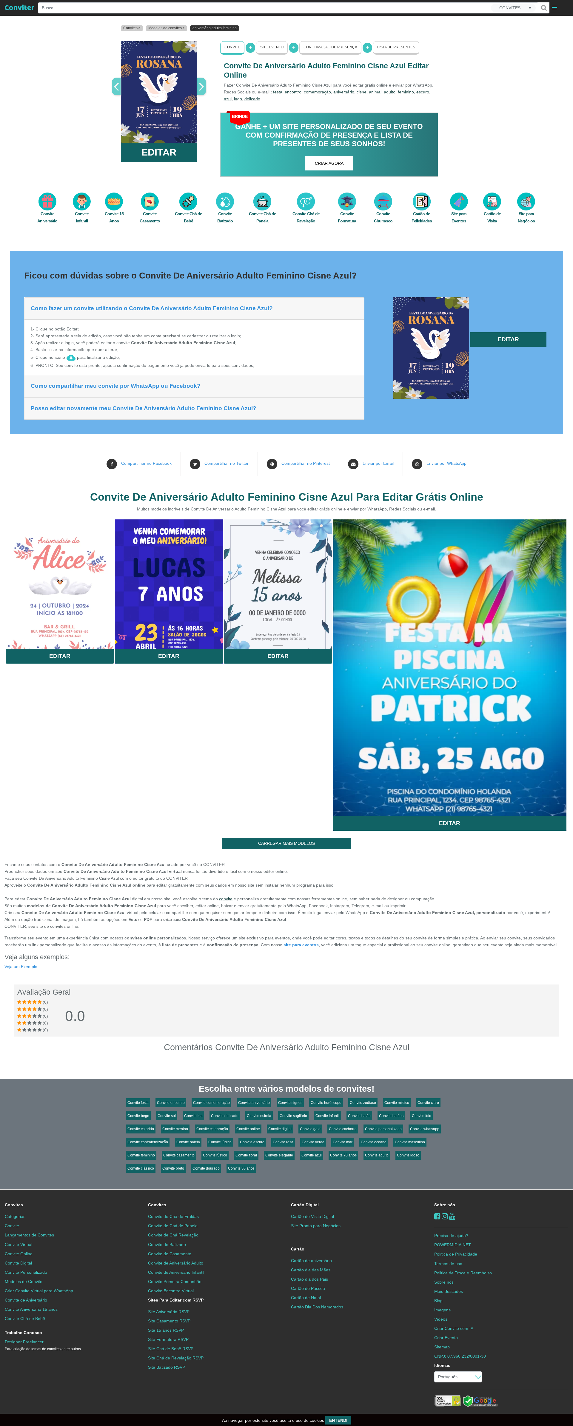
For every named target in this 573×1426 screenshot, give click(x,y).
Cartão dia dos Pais (309, 1279)
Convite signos (290, 1103)
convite (225, 898)
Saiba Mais (60, 580)
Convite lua (193, 1116)
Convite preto (173, 1168)
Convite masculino (410, 1142)
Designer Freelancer (43, 1345)
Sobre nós (444, 1204)
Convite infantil (327, 1116)
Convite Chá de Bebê (25, 1318)
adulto (389, 92)
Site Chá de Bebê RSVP (170, 1348)
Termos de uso (448, 1263)
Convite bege (138, 1116)
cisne (361, 92)
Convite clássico (140, 1168)
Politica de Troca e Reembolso (463, 1272)
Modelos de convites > (166, 28)
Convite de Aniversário (26, 1300)
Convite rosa (283, 1142)
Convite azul (311, 1155)
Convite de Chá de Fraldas (173, 1216)
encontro (293, 92)
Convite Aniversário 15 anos (31, 1309)
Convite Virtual (18, 1244)
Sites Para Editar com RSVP (176, 1300)
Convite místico (396, 1103)
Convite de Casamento (169, 1253)
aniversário (343, 92)
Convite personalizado (383, 1129)
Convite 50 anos (241, 1168)
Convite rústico (215, 1155)
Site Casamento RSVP (169, 1321)
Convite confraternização (147, 1142)
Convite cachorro (343, 1129)
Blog (438, 1300)
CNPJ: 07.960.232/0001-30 (460, 1356)
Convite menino (175, 1129)
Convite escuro (252, 1142)
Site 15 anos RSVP (166, 1330)
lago (238, 98)
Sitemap (442, 1347)
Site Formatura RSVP (168, 1339)
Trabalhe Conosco (23, 1332)
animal (375, 92)
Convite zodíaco (363, 1103)
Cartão (297, 1249)
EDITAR (158, 152)
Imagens (442, 1309)
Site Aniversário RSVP (169, 1311)
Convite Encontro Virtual (171, 1290)
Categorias (15, 1216)
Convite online (248, 1129)
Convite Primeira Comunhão (174, 1281)
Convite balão (359, 1116)
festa (277, 92)
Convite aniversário (254, 1103)
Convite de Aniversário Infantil (176, 1272)
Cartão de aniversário (311, 1260)
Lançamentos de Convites (29, 1235)
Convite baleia (188, 1142)
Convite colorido (140, 1129)
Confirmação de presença (330, 47)
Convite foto (421, 1116)
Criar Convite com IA (453, 1328)
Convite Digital (18, 1263)
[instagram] (445, 1216)
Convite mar (342, 1142)
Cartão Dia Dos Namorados (317, 1307)
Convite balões (391, 1116)
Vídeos (440, 1319)
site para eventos (301, 944)
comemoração (317, 92)
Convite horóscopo (326, 1103)
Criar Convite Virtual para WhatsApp (39, 1290)
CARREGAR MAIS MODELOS (286, 843)
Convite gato (310, 1129)
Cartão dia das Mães (310, 1269)
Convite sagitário (293, 1116)
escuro (422, 92)
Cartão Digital (305, 1204)
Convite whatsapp (424, 1129)
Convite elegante (279, 1155)
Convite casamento (179, 1155)
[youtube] (452, 1216)
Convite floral (246, 1155)
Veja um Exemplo (20, 966)
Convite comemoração (211, 1103)
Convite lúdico (220, 1142)
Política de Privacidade (455, 1254)
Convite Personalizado (26, 1272)
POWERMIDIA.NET (452, 1244)
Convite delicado (224, 1116)
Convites (14, 1204)
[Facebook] (437, 1216)
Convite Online (19, 1253)
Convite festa (138, 1103)
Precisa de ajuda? (451, 1235)
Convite (232, 47)
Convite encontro (171, 1103)
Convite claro (428, 1103)
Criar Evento (446, 1337)
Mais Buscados (448, 1291)
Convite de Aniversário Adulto (175, 1263)
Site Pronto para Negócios (316, 1225)
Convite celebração (212, 1129)
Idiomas (442, 1365)
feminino (406, 92)
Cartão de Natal (306, 1297)
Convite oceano (373, 1142)
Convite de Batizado (167, 1244)
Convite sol (167, 1116)
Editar (59, 656)
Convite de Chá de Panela (173, 1225)
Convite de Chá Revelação (173, 1235)
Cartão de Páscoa (308, 1288)
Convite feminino (141, 1155)
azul (228, 98)
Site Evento (272, 47)
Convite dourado (206, 1168)
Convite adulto (377, 1155)
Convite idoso (408, 1155)
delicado (252, 98)
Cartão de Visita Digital (312, 1216)
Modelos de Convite (23, 1281)
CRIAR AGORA (329, 163)
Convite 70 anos (343, 1155)
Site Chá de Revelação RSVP (176, 1358)
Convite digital (280, 1129)
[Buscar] (543, 7)
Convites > (132, 28)
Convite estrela (259, 1116)
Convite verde (313, 1142)
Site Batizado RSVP (166, 1367)
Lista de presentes (396, 47)
